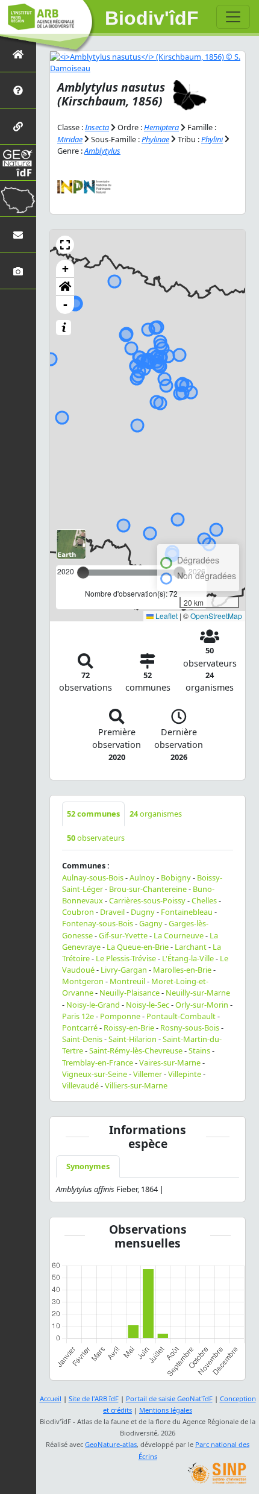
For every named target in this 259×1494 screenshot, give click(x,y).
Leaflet (166, 615)
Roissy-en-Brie (129, 1027)
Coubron (78, 911)
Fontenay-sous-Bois (97, 923)
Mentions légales (165, 1409)
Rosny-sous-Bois (189, 1027)
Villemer (147, 1074)
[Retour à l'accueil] (18, 54)
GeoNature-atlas (111, 1444)
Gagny (151, 923)
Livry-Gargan (124, 969)
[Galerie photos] (18, 271)
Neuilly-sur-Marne (198, 992)
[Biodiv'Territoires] (18, 198)
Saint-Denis (82, 1039)
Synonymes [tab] (88, 1166)
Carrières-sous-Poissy (147, 900)
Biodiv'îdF (152, 18)
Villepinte (184, 1074)
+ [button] (65, 268)
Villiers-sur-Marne (136, 1085)
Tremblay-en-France (97, 1062)
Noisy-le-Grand (93, 1004)
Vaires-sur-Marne (170, 1062)
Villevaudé (80, 1085)
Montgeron (83, 981)
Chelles (204, 900)
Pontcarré (80, 1027)
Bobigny (176, 877)
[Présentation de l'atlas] (18, 90)
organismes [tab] (156, 813)
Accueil (50, 1398)
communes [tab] (93, 813)
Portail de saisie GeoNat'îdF (169, 1398)
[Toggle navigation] (233, 17)
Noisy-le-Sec (147, 1004)
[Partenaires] (18, 126)
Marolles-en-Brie (182, 969)
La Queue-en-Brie (138, 946)
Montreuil (127, 981)
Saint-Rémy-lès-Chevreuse (136, 1050)
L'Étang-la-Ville (188, 958)
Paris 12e (78, 1016)
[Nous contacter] (18, 235)
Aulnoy (142, 877)
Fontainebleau (187, 911)
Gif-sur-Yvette (123, 935)
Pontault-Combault (181, 1016)
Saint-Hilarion (132, 1039)
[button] (65, 245)
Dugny (143, 911)
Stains (199, 1050)
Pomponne (120, 1016)
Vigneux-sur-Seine (94, 1074)
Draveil (112, 911)
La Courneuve (179, 935)
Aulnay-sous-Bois (92, 877)
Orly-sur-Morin (201, 1004)
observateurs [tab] (96, 837)
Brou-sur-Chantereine (148, 889)
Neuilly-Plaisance (129, 992)
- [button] (65, 304)
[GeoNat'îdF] (18, 162)
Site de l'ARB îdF (94, 1398)
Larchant (191, 946)
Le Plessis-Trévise (126, 958)
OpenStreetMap (216, 615)
